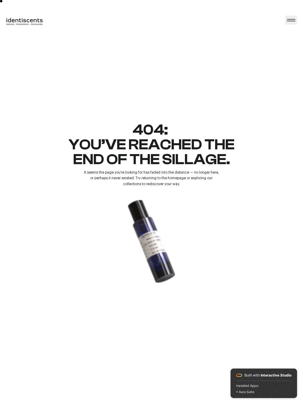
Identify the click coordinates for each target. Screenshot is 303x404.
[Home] (291, 20)
